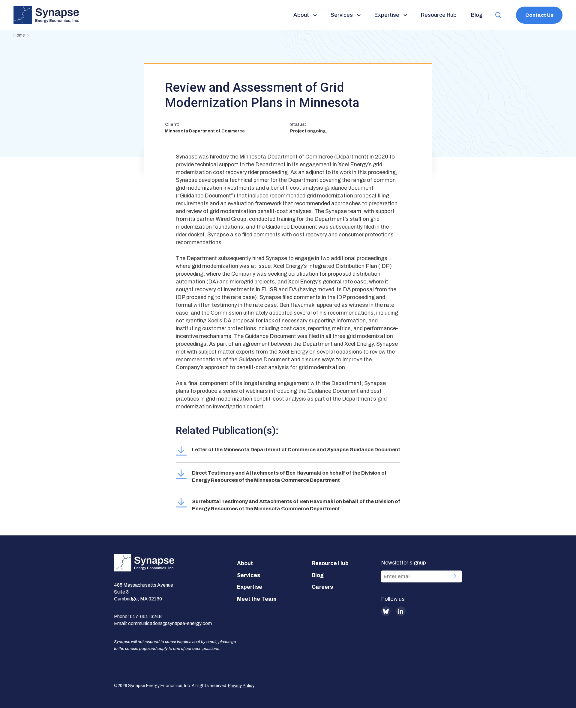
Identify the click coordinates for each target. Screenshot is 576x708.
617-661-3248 (146, 616)
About (245, 563)
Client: (172, 124)
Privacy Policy (241, 685)
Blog (318, 575)
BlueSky (386, 611)
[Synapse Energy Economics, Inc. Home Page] (46, 15)
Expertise (249, 587)
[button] (498, 15)
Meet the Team (257, 599)
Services (248, 575)
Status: (298, 124)
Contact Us (539, 15)
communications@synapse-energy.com (170, 623)
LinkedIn (401, 611)
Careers (322, 587)
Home (19, 35)
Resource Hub (330, 563)
